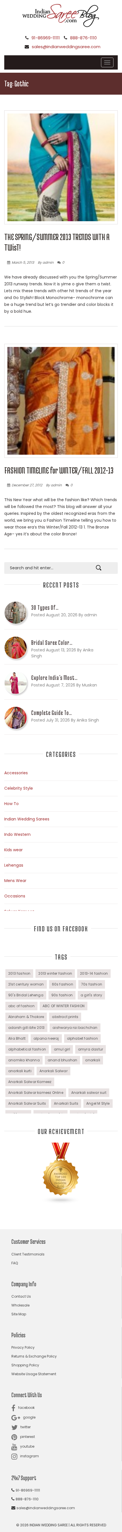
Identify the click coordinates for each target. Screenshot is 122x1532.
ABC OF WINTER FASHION (64, 1005)
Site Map (18, 1314)
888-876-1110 (83, 38)
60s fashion (62, 984)
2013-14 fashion (94, 973)
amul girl (62, 1049)
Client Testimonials (28, 1254)
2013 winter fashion (55, 973)
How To (11, 803)
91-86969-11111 (45, 38)
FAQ (14, 1263)
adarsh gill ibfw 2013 (26, 1027)
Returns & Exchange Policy (34, 1356)
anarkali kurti (19, 1070)
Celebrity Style (18, 788)
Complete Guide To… (51, 712)
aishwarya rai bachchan (74, 1027)
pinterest (27, 1436)
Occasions (14, 896)
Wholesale (20, 1305)
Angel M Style (98, 1103)
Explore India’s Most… (54, 677)
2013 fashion (19, 973)
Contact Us (21, 1296)
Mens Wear (15, 880)
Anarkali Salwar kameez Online (35, 1092)
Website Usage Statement (33, 1374)
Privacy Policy (23, 1347)
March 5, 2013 (23, 262)
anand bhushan (62, 1060)
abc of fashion (21, 1005)
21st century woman (26, 984)
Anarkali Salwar (53, 1070)
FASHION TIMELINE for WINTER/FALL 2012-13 (58, 470)
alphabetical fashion (27, 1049)
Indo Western (17, 834)
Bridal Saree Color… (52, 642)
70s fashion (91, 984)
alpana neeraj (46, 1038)
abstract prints (65, 1016)
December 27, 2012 (27, 485)
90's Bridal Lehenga (25, 995)
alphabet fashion (82, 1038)
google (29, 1417)
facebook (26, 1407)
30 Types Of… (45, 607)
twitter (25, 1427)
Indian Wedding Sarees (26, 819)
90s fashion (62, 995)
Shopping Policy (25, 1365)
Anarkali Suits (66, 1103)
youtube (27, 1446)
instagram (29, 1456)
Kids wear (13, 850)
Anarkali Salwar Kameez (29, 1081)
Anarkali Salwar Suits (27, 1103)
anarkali (92, 1060)
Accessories (16, 773)
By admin (46, 262)
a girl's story (91, 995)
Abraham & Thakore (26, 1016)
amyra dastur (90, 1049)
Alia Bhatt (17, 1038)
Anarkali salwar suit (88, 1092)
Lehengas (13, 865)
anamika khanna (24, 1060)
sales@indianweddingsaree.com (66, 47)
